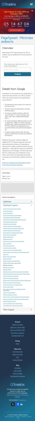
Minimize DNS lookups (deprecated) (12, 263)
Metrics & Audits (17, 354)
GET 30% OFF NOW (15, 30)
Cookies (23, 416)
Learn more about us (13, 395)
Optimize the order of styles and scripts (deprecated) (15, 272)
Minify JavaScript (7, 258)
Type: (4, 176)
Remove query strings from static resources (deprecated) (17, 280)
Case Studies (17, 371)
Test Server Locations (17, 333)
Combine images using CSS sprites (11, 230)
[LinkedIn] (21, 404)
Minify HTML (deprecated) (9, 256)
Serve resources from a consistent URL (12, 285)
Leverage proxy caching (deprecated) (12, 250)
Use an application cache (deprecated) (12, 303)
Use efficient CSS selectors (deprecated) (13, 305)
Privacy (18, 416)
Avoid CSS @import (8, 213)
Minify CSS (6, 254)
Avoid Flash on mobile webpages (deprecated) (14, 219)
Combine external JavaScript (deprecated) (13, 228)
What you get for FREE (17, 327)
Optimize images (7, 269)
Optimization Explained (17, 376)
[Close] (32, 10)
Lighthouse (7, 201)
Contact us (22, 400)
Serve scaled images (8, 287)
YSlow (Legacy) (8, 310)
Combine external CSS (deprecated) (12, 226)
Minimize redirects (8, 265)
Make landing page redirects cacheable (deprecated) (16, 252)
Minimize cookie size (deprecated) (11, 261)
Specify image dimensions (9, 301)
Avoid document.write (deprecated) (11, 217)
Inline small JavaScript (8, 245)
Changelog (17, 368)
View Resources (17, 352)
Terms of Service (9, 416)
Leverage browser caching (9, 248)
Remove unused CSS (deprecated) (11, 282)
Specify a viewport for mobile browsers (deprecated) (15, 299)
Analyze (17, 74)
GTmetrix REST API (17, 336)
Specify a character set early (10, 294)
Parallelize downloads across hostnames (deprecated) (16, 274)
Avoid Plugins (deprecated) (9, 224)
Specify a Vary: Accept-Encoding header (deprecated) (16, 297)
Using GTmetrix (17, 360)
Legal (29, 416)
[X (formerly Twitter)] (13, 404)
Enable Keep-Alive (7, 239)
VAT (18, 418)
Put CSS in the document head (10, 278)
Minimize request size (8, 267)
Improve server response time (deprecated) (13, 241)
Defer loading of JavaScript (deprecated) (13, 232)
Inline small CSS (7, 243)
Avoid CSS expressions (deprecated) (12, 215)
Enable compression (8, 237)
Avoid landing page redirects (10, 222)
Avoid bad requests (8, 211)
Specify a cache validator (9, 292)
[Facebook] (17, 404)
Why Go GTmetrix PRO (17, 330)
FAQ (17, 357)
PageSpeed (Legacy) (10, 205)
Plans (17, 344)
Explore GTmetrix (17, 325)
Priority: (4, 178)
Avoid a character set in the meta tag (12, 209)
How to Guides (17, 373)
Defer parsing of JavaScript (9, 235)
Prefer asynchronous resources (10, 276)
